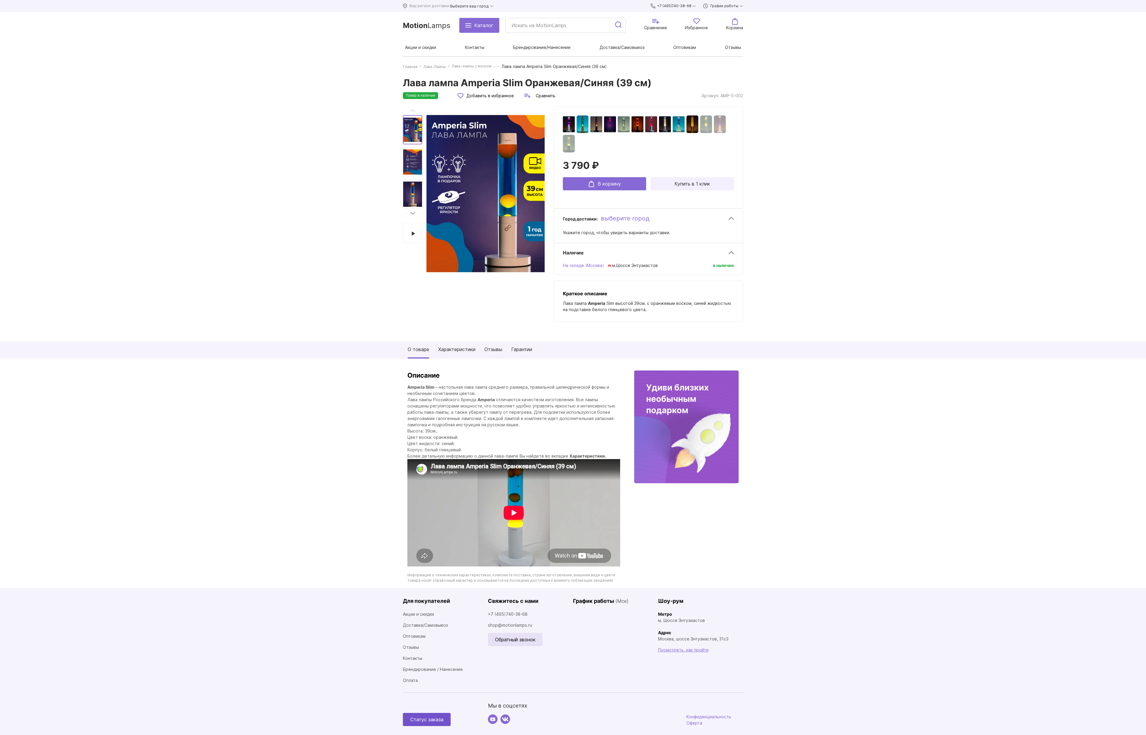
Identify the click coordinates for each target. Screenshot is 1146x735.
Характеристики (456, 349)
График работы (724, 6)
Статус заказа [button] (426, 719)
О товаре (418, 349)
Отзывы (493, 349)
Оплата (410, 680)
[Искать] (618, 25)
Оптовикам (414, 636)
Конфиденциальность (708, 716)
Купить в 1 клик (692, 184)
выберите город (625, 218)
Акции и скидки (418, 614)
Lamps (426, 25)
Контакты (412, 658)
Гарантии (521, 349)
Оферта (694, 722)
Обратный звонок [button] (515, 640)
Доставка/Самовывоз (425, 625)
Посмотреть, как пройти (683, 649)
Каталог (483, 25)
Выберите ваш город (469, 6)
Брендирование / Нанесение (433, 669)
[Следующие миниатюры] (412, 213)
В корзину (609, 184)
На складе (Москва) (583, 265)
